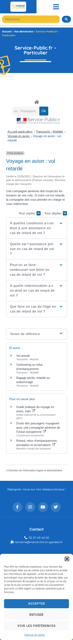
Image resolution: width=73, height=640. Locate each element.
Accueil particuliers (20, 131)
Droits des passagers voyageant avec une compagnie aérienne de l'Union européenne (38, 427)
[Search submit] (66, 19)
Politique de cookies (34, 635)
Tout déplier (53, 213)
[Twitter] (56, 507)
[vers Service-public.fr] (38, 121)
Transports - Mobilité (50, 131)
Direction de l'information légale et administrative (35, 470)
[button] (67, 559)
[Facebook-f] (17, 507)
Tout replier (27, 213)
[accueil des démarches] (36, 102)
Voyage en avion (19, 136)
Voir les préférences (36, 626)
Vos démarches (23, 31)
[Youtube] (43, 507)
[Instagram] (30, 507)
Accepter (36, 603)
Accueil (7, 31)
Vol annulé (23, 355)
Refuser (36, 615)
